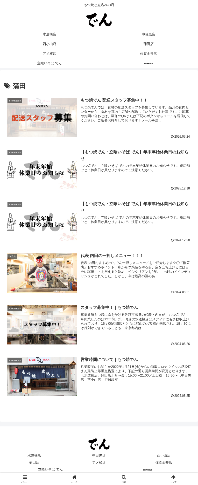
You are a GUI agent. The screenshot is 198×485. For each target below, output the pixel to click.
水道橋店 (34, 455)
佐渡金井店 (163, 462)
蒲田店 (34, 462)
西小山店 (163, 455)
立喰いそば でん (50, 469)
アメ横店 (99, 462)
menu (147, 469)
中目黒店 (99, 455)
